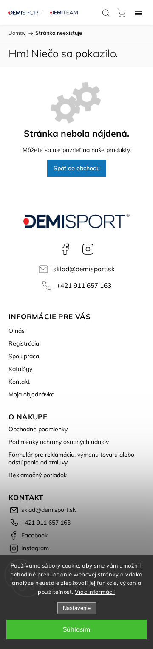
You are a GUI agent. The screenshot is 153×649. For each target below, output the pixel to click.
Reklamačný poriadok (37, 475)
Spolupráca (23, 356)
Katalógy (20, 369)
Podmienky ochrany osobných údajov (58, 442)
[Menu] (138, 12)
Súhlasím (76, 629)
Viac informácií (95, 591)
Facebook (65, 249)
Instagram (88, 249)
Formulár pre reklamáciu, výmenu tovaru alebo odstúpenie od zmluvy (71, 458)
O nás (16, 330)
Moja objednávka (31, 394)
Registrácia (23, 343)
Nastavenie (77, 608)
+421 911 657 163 (84, 285)
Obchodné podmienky (38, 429)
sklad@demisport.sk (84, 269)
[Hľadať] (105, 12)
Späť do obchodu (77, 168)
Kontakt (19, 381)
